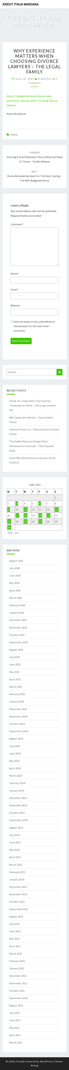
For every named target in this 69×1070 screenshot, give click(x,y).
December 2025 (18, 620)
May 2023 (14, 849)
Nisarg (34, 1065)
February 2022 (17, 961)
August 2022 (16, 916)
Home (13, 134)
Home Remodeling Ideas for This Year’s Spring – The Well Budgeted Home (34, 176)
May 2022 (14, 938)
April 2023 (15, 857)
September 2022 (18, 909)
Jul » (16, 532)
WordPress (46, 1061)
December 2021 (18, 975)
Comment (17, 224)
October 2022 (17, 901)
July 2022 (14, 924)
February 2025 (17, 694)
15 (56, 509)
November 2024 (18, 716)
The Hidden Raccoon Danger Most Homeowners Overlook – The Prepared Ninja (31, 446)
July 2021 (14, 1012)
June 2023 (15, 842)
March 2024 (15, 775)
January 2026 (16, 612)
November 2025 (18, 627)
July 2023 (14, 835)
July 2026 (14, 568)
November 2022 (18, 894)
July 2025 (14, 657)
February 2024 (17, 783)
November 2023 (18, 805)
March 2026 (15, 597)
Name (15, 273)
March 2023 (15, 864)
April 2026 (15, 590)
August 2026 (16, 560)
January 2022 (16, 968)
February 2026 (17, 605)
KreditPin (44, 78)
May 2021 (14, 1027)
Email (15, 289)
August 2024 (16, 738)
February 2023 (17, 872)
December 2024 (18, 709)
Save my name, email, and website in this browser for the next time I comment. (34, 326)
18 (25, 515)
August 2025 (16, 649)
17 (17, 515)
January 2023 (16, 879)
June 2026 (15, 575)
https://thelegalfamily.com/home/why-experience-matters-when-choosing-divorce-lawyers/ (32, 100)
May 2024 (14, 761)
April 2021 (15, 1035)
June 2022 (15, 931)
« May (10, 532)
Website (15, 305)
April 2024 (15, 768)
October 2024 (17, 723)
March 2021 (15, 1042)
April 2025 (15, 679)
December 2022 (18, 887)
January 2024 (16, 790)
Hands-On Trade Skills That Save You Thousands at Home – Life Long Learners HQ (32, 405)
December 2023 (18, 798)
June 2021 (15, 1020)
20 (40, 515)
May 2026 (14, 583)
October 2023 (17, 812)
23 (9, 521)
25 (25, 521)
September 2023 (18, 820)
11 (25, 509)
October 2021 (17, 990)
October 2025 (17, 635)
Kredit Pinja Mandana (21, 4)
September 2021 (18, 998)
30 (9, 527)
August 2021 (16, 1005)
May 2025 (14, 672)
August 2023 (16, 827)
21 (48, 515)
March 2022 (15, 953)
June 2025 (15, 664)
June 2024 (15, 753)
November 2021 (18, 983)
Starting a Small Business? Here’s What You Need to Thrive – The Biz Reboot (34, 157)
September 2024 (18, 731)
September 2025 (18, 642)
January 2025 (16, 701)
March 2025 (15, 686)
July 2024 (14, 746)
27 (40, 521)
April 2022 (15, 946)
